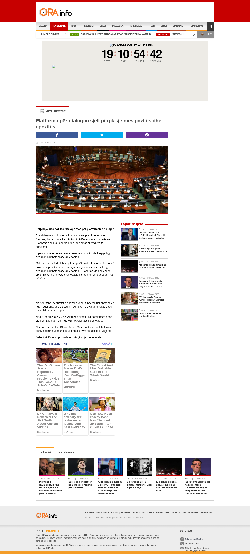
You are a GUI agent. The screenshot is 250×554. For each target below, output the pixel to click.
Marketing (197, 26)
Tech (152, 26)
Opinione (178, 26)
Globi (164, 26)
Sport (74, 26)
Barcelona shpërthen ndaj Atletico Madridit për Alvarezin (116, 34)
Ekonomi (89, 26)
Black (103, 26)
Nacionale (59, 26)
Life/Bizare (136, 26)
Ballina (43, 26)
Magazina (117, 26)
